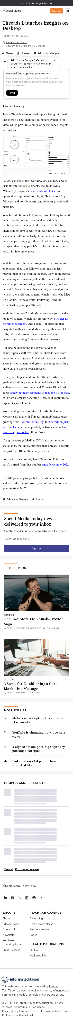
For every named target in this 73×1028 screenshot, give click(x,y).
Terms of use (28, 1011)
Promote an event (40, 929)
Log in (33, 935)
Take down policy (48, 1011)
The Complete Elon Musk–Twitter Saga (33, 621)
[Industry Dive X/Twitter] (19, 898)
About (6, 918)
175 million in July (31, 422)
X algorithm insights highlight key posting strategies (38, 749)
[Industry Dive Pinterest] (33, 898)
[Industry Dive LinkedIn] (5, 898)
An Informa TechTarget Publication (36, 3)
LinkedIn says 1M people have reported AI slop (34, 763)
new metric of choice (43, 191)
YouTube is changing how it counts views (38, 734)
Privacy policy (10, 1011)
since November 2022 (55, 464)
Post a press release (27, 869)
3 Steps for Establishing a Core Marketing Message (31, 686)
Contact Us (9, 929)
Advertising (36, 918)
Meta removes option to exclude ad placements (39, 720)
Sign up (36, 548)
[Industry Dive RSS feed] (40, 898)
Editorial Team (11, 924)
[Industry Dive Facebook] (12, 898)
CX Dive (35, 950)
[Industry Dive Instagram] (26, 898)
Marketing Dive (39, 955)
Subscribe (56, 11)
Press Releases (11, 950)
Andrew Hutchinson (16, 42)
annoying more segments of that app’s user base (39, 392)
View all (8, 869)
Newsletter (9, 935)
